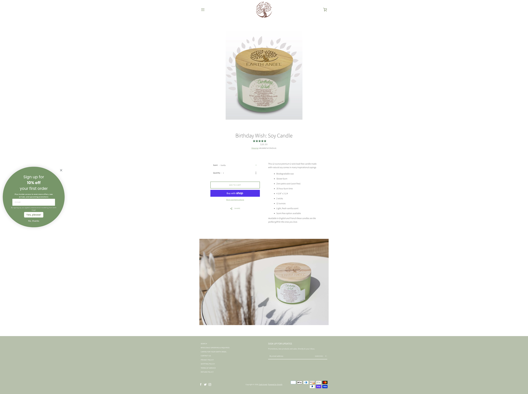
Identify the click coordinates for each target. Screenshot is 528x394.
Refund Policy (207, 372)
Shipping (254, 148)
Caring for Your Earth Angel (214, 352)
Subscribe (319, 356)
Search (204, 344)
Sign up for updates (280, 343)
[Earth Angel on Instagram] (209, 384)
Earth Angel (263, 384)
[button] (260, 141)
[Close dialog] (61, 170)
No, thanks (33, 220)
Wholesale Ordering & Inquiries (215, 348)
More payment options (235, 199)
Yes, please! (33, 214)
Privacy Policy (207, 360)
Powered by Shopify (275, 384)
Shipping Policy (208, 364)
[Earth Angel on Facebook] (200, 384)
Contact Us (206, 356)
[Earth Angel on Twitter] (205, 384)
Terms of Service (208, 368)
